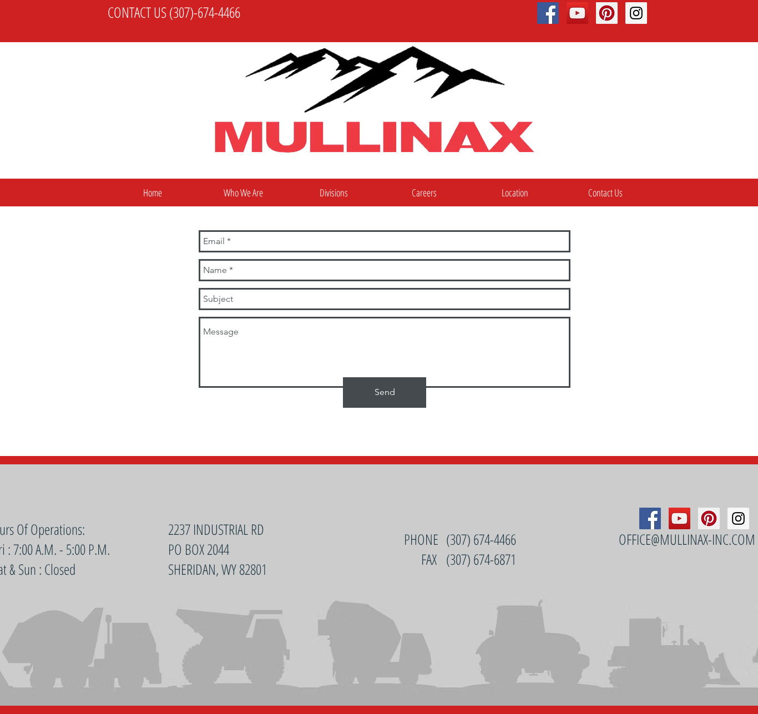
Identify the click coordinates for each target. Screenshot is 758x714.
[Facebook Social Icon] (650, 518)
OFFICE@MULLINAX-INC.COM (687, 539)
